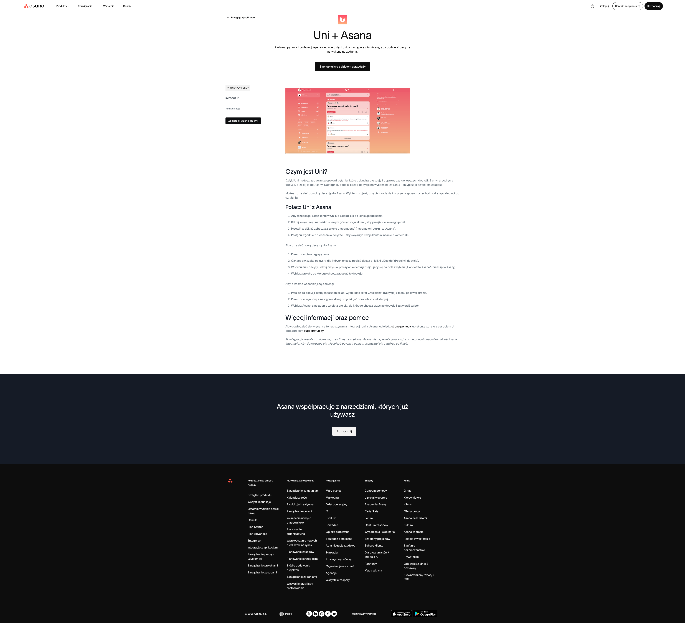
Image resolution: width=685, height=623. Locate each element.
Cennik (127, 6)
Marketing (332, 497)
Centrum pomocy (376, 490)
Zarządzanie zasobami (262, 572)
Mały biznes (333, 490)
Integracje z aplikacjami (263, 547)
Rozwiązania (85, 6)
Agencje (331, 573)
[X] (309, 614)
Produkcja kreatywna (300, 504)
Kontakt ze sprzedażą (627, 6)
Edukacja (332, 552)
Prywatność (411, 556)
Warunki (356, 613)
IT (327, 511)
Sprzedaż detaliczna (339, 538)
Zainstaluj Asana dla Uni (243, 120)
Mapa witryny (373, 570)
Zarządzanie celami (299, 511)
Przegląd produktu (260, 495)
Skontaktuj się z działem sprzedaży (343, 66)
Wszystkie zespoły (338, 579)
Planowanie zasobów (300, 551)
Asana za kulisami (415, 518)
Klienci (408, 504)
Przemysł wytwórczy (339, 559)
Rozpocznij (653, 6)
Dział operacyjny (336, 504)
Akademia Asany (375, 504)
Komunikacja (232, 108)
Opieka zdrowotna (337, 531)
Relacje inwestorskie (417, 538)
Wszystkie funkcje (259, 501)
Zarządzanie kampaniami (303, 490)
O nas (407, 490)
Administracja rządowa (340, 545)
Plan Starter (255, 526)
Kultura (408, 525)
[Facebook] (328, 614)
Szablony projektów (377, 538)
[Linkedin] (315, 614)
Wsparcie (108, 6)
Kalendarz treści (297, 497)
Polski (288, 613)
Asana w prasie (413, 531)
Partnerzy (371, 563)
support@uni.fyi (314, 330)
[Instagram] (321, 614)
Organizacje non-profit (340, 566)
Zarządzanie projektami (263, 565)
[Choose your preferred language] (593, 6)
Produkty (61, 6)
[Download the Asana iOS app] (401, 613)
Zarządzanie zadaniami (302, 576)
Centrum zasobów (376, 525)
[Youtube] (334, 614)
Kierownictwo (412, 497)
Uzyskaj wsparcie (376, 497)
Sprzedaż (332, 525)
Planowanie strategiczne (302, 558)
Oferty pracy (412, 511)
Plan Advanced (257, 533)
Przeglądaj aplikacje (243, 17)
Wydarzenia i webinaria (380, 531)
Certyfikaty (372, 511)
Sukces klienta (374, 545)
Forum (369, 518)
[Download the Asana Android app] (425, 613)
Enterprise (254, 540)
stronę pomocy (401, 326)
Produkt (331, 518)
